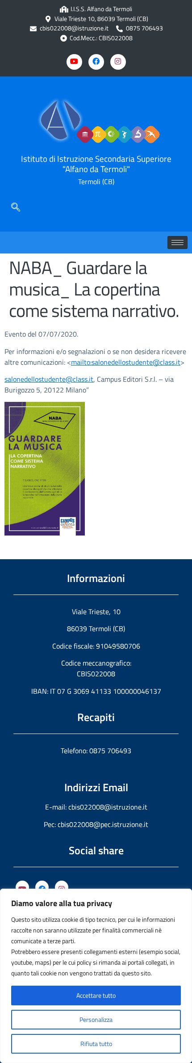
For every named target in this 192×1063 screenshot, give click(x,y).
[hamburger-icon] (177, 242)
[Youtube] (74, 62)
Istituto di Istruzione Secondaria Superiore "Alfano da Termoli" (96, 163)
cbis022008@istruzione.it (74, 28)
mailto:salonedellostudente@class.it (125, 362)
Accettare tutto (96, 995)
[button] (16, 207)
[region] (96, 976)
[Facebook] (96, 62)
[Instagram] (118, 62)
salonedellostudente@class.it (48, 379)
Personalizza (96, 1019)
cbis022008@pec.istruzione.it (103, 824)
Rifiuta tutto (96, 1043)
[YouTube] (22, 887)
